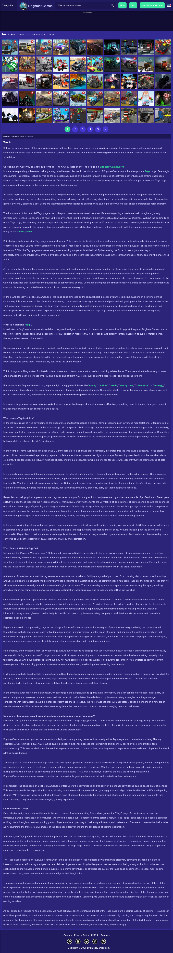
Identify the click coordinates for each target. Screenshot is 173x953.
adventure (142, 385)
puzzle (113, 385)
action (103, 385)
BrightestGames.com (112, 166)
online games (24, 231)
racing (92, 385)
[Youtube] (78, 941)
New (122, 5)
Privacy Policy (81, 935)
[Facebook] (95, 941)
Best (133, 5)
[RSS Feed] (103, 941)
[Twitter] (86, 941)
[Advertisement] (86, 21)
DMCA (94, 935)
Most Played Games (152, 5)
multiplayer (126, 385)
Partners (105, 935)
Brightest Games (40, 6)
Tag (28, 324)
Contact (68, 935)
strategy (158, 385)
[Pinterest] (70, 941)
